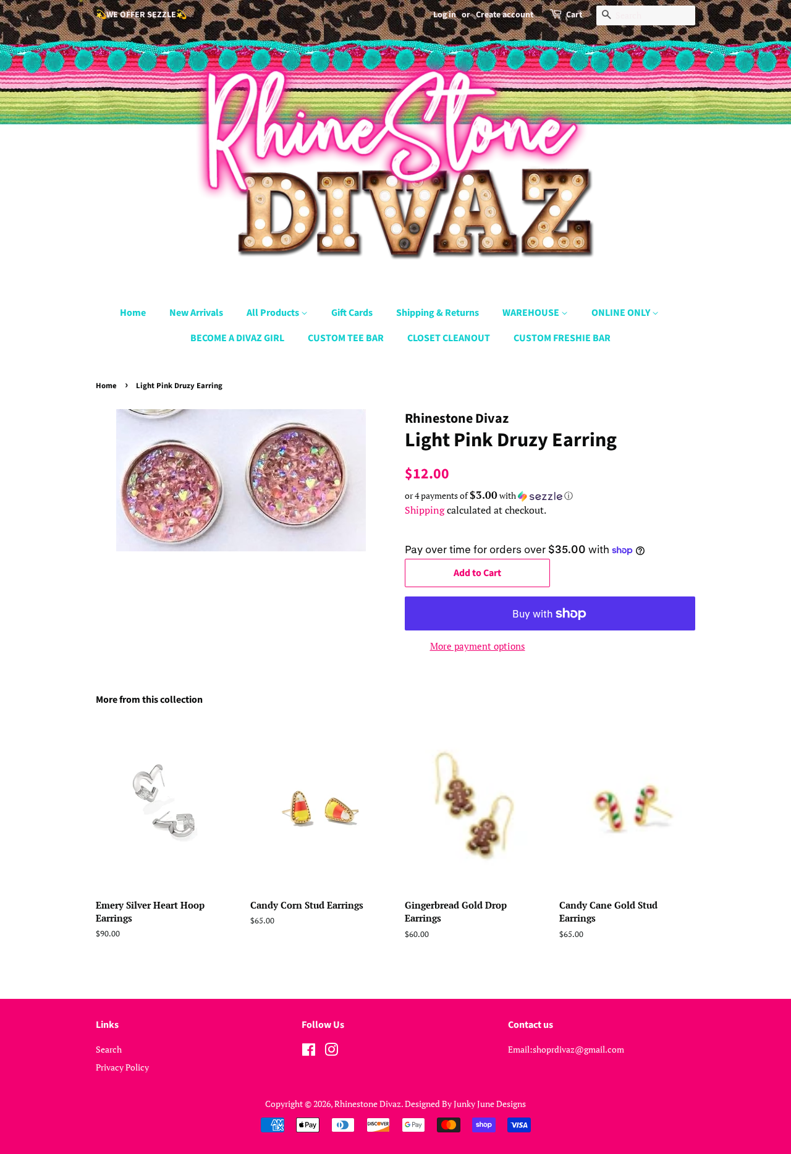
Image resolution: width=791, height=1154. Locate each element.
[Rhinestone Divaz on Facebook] (309, 1052)
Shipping (424, 510)
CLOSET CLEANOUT (448, 338)
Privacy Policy (122, 1067)
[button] (550, 496)
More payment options (477, 646)
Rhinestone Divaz (367, 1103)
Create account (504, 15)
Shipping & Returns (437, 313)
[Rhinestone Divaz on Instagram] (331, 1052)
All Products (274, 313)
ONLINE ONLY (621, 313)
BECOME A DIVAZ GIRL (237, 338)
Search (109, 1049)
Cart (574, 15)
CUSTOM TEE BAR (346, 338)
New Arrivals (196, 313)
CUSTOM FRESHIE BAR (562, 338)
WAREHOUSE (531, 313)
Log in (444, 15)
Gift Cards (352, 313)
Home (133, 313)
